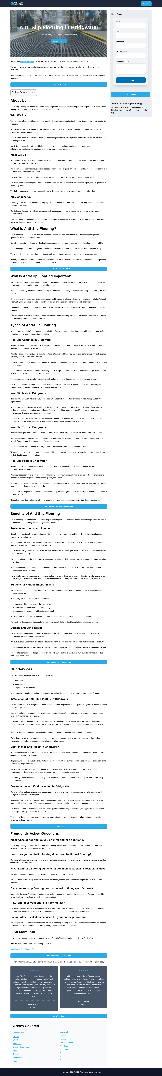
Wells (15, 1050)
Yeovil (15, 1061)
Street (15, 1040)
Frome (62, 1053)
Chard (15, 1054)
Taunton (28, 949)
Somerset (63, 1057)
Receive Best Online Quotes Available (59, 506)
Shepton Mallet (19, 1057)
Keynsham (64, 1050)
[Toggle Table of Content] (31, 92)
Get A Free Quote (59, 1016)
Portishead (64, 1046)
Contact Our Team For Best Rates (59, 269)
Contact (146, 4)
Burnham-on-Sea (17, 949)
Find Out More (59, 826)
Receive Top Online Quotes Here (59, 662)
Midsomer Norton (66, 1042)
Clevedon (63, 1035)
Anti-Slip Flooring (27, 61)
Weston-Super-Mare (21, 1047)
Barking (35, 949)
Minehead (64, 1032)
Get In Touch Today (59, 85)
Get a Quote (57, 41)
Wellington (17, 1043)
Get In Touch (131, 94)
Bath (61, 1060)
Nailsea (63, 1039)
